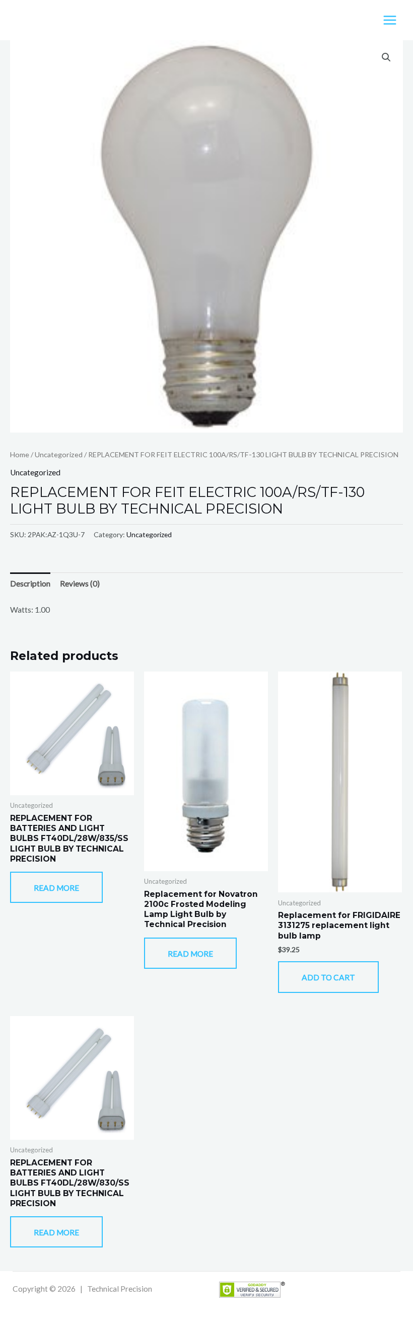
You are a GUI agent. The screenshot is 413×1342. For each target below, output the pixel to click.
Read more (56, 887)
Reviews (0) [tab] (80, 583)
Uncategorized (59, 454)
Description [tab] (30, 583)
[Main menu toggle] (390, 20)
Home (19, 454)
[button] (386, 57)
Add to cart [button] (328, 977)
